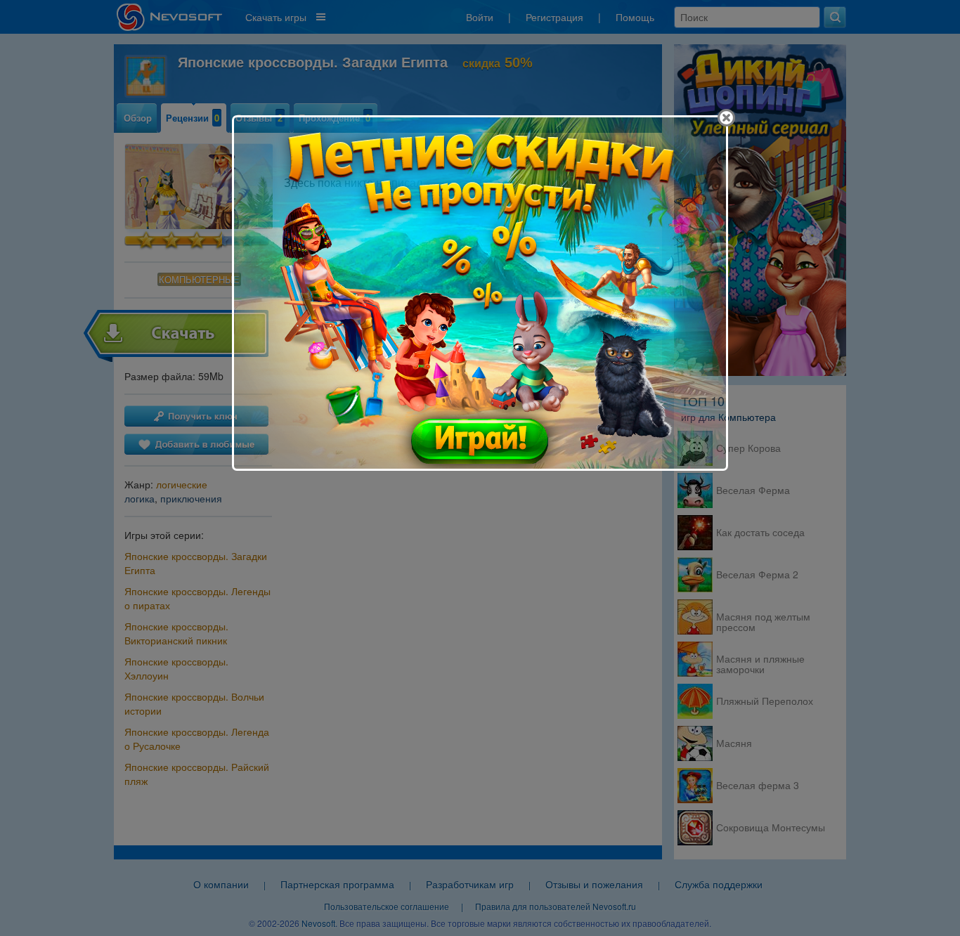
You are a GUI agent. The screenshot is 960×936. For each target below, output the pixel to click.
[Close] (726, 117)
